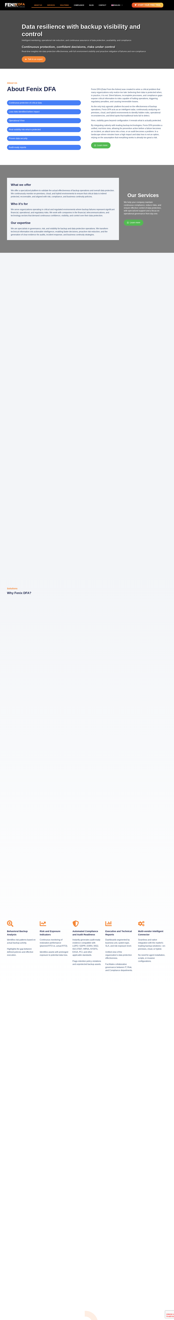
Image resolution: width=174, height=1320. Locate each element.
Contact (102, 5)
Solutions (64, 5)
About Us (38, 5)
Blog (91, 5)
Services (51, 5)
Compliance (79, 5)
